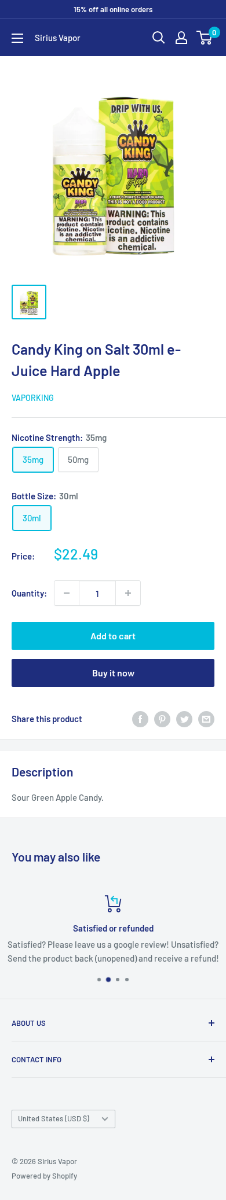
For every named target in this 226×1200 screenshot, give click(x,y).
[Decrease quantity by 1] (66, 593)
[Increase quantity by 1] (128, 593)
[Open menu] (17, 38)
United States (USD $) (53, 1118)
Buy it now (113, 672)
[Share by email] (206, 718)
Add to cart (113, 635)
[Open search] (158, 37)
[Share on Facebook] (140, 718)
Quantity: (29, 593)
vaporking (33, 398)
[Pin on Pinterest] (162, 718)
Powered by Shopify (44, 1175)
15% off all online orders (113, 9)
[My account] (181, 37)
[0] (205, 38)
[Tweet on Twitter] (184, 718)
